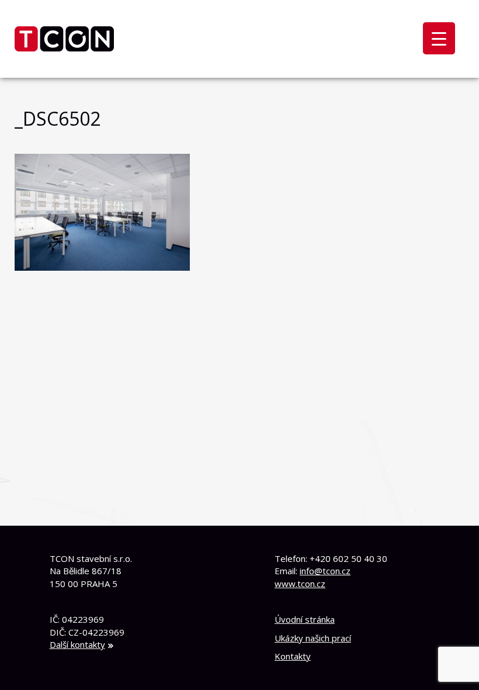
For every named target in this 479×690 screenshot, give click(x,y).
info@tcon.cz (325, 571)
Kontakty (293, 656)
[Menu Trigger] (439, 38)
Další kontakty (77, 644)
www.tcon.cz (300, 583)
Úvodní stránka (305, 619)
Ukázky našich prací (313, 638)
